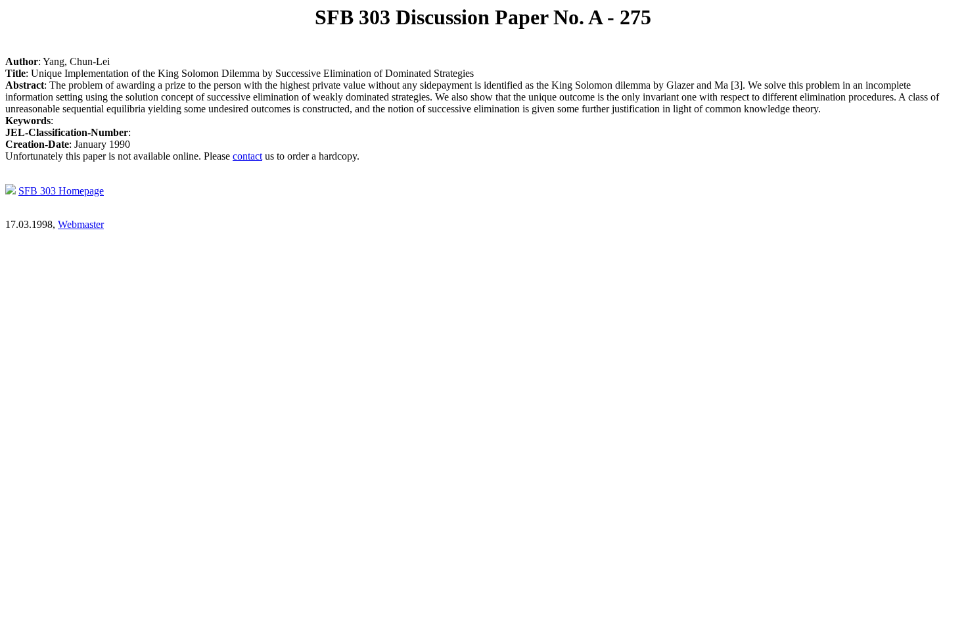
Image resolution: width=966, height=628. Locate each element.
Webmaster (81, 224)
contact (247, 156)
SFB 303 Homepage (61, 190)
